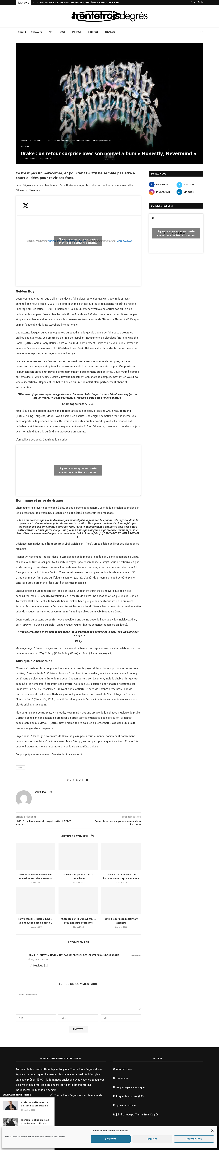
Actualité (36, 32)
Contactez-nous (122, 1069)
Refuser (152, 1139)
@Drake (52, 241)
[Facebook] (190, 2)
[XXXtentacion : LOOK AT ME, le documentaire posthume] (78, 900)
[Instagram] (198, 2)
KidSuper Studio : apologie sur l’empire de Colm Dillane (70, 2)
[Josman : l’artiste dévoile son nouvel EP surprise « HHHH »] (35, 856)
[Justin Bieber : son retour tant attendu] (121, 900)
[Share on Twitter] (77, 780)
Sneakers (110, 32)
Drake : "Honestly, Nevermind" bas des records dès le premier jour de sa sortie (74, 955)
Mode (62, 32)
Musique (76, 32)
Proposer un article (124, 1105)
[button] (212, 1130)
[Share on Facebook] (73, 780)
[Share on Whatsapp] (83, 780)
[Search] (201, 32)
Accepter (110, 1139)
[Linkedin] (202, 2)
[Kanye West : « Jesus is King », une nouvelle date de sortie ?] (35, 900)
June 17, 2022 (124, 241)
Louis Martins (29, 159)
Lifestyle (93, 32)
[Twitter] (195, 2)
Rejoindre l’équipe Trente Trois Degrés (136, 1114)
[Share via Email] (87, 780)
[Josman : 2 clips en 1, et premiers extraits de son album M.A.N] (10, 1123)
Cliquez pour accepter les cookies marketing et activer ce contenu (78, 241)
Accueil (22, 32)
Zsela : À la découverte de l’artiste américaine (34, 1104)
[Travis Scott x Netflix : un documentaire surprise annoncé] (121, 856)
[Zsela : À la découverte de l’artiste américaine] (10, 1105)
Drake (20, 767)
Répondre (136, 956)
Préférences (194, 1139)
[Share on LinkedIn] (80, 780)
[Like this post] (70, 780)
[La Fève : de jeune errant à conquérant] (78, 856)
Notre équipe (120, 1078)
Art (51, 32)
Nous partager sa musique (129, 1087)
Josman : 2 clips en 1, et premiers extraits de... (35, 1121)
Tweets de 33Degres (176, 233)
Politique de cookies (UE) (128, 1096)
